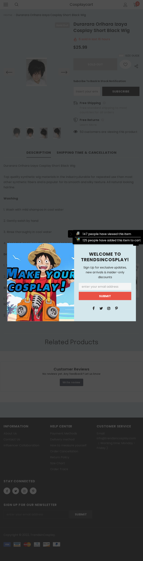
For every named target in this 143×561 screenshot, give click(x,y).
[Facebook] (93, 308)
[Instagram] (109, 308)
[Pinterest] (116, 308)
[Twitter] (101, 308)
